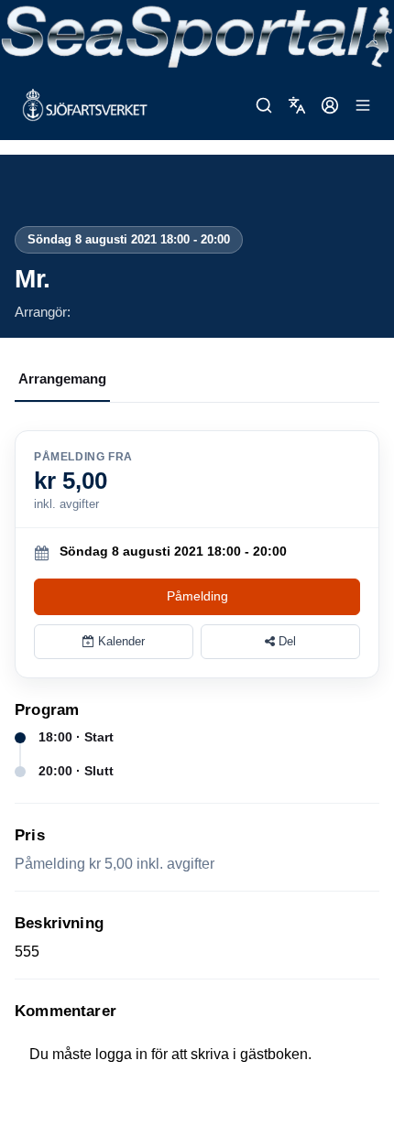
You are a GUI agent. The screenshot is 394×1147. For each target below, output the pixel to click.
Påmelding (197, 596)
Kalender (119, 641)
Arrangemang (62, 378)
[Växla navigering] (362, 105)
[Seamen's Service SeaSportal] (197, 35)
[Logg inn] (329, 105)
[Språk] (296, 105)
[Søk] (263, 105)
